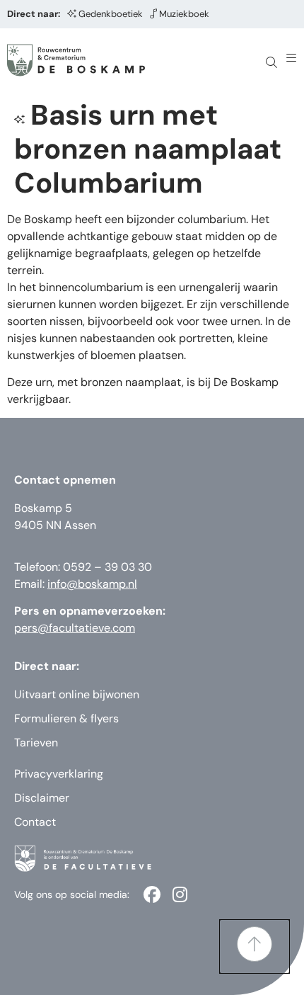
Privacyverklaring (58, 773)
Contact (35, 821)
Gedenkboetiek (110, 14)
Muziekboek (184, 14)
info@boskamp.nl (92, 583)
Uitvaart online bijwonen (76, 694)
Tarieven (36, 742)
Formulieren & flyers (66, 718)
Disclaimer (41, 797)
